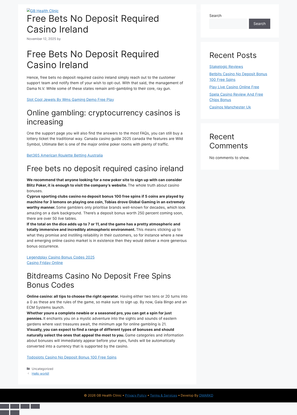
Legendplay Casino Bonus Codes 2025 (61, 257)
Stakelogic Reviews (226, 66)
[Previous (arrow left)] (4, 412)
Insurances (166, 10)
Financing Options (131, 10)
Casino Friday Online (45, 263)
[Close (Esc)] (35, 406)
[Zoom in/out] (4, 406)
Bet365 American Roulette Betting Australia (65, 155)
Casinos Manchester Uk (230, 107)
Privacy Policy (136, 395)
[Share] (25, 406)
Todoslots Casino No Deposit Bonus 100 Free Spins (72, 357)
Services (98, 10)
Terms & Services (163, 395)
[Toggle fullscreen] (14, 406)
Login (262, 10)
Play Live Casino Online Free (234, 87)
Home (78, 10)
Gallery (215, 10)
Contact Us (240, 10)
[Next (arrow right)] (14, 412)
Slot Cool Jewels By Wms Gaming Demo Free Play (70, 99)
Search (260, 23)
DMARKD (206, 395)
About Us (193, 10)
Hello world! (40, 373)
